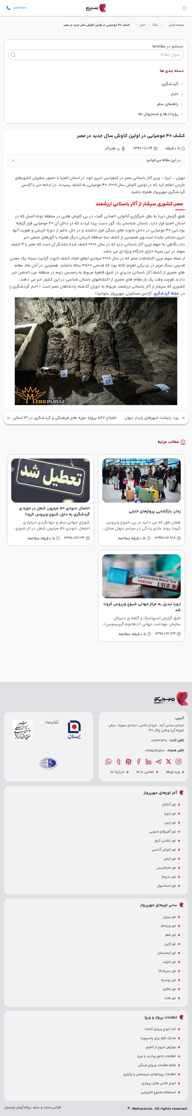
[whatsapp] (109, 761)
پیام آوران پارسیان (17, 1107)
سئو (36, 1107)
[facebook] (139, 761)
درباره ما (117, 772)
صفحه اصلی (176, 25)
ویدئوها (173, 772)
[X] (169, 761)
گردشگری (170, 84)
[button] (96, 160)
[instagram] (179, 761)
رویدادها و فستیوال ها (158, 114)
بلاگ (155, 25)
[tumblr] (119, 761)
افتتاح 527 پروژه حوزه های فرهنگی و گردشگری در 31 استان (64, 418)
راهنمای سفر (167, 104)
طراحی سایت (52, 1107)
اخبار (142, 25)
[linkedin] (149, 761)
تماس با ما (145, 772)
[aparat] (129, 761)
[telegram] (159, 761)
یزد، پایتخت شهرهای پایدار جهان (151, 418)
